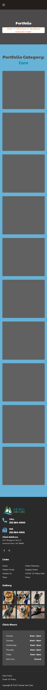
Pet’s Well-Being (23, 300)
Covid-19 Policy (9, 679)
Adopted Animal (23, 133)
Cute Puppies (24, 92)
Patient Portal (8, 569)
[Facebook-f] (4, 550)
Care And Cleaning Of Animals (23, 258)
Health (27, 97)
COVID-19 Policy (32, 573)
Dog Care (23, 468)
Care (18, 97)
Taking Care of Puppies (23, 217)
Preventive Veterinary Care (24, 175)
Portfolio (21, 29)
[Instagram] (9, 550)
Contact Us (7, 573)
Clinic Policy (7, 675)
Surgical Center (31, 569)
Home (9, 29)
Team (4, 577)
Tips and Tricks (23, 426)
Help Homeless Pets (23, 384)
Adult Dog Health (23, 342)
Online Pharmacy (32, 566)
